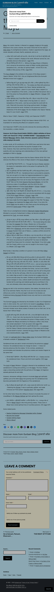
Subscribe (40, 21)
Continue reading (13, 25)
